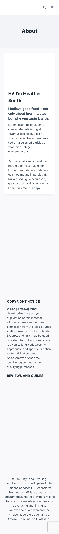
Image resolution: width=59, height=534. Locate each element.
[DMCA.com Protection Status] (29, 531)
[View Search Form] (44, 7)
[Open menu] (52, 7)
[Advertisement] (29, 265)
